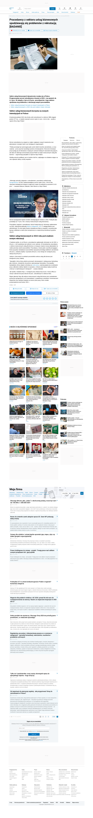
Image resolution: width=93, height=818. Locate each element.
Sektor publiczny (35, 12)
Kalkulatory (67, 186)
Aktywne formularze (70, 215)
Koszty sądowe (65, 220)
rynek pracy (35, 265)
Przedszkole (24, 769)
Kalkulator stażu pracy (50, 775)
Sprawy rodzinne (37, 754)
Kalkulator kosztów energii (68, 199)
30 (80, 256)
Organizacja (11, 769)
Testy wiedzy (24, 780)
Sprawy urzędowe (37, 759)
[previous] (40, 716)
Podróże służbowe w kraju (68, 238)
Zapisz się (34, 734)
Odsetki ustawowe (62, 775)
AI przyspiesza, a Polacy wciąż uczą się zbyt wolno (72, 179)
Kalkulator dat (65, 212)
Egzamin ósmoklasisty (26, 778)
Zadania (11, 772)
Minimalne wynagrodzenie (64, 771)
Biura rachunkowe (63, 752)
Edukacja (73, 12)
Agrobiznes (46, 494)
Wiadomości (28, 15)
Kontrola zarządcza (66, 222)
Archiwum (73, 771)
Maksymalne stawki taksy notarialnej (70, 242)
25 (66, 256)
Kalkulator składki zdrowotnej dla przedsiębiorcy (69, 188)
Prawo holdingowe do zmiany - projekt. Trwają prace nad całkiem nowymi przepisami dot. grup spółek (70, 154)
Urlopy (23, 759)
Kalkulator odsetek (50, 774)
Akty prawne (37, 767)
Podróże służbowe (62, 774)
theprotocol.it (73, 777)
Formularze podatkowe (75, 775)
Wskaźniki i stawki (63, 767)
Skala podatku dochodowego (64, 777)
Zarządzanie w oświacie (26, 775)
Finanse (36, 492)
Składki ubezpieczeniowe (64, 772)
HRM (23, 762)
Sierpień (74, 253)
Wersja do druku (18, 288)
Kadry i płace (12, 775)
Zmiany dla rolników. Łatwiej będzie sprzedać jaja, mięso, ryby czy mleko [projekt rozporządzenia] (72, 150)
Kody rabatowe (74, 772)
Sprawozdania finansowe (64, 760)
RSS (57, 785)
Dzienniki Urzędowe (38, 772)
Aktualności (12, 492)
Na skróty (73, 767)
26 (69, 256)
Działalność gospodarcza (68, 217)
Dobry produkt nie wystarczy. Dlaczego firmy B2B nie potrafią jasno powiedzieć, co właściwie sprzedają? (72, 165)
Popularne (66, 140)
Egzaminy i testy (25, 774)
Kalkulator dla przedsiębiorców (69, 191)
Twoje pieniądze (50, 12)
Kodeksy (36, 777)
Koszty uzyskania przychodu (68, 236)
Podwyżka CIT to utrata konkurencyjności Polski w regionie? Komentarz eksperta (71, 158)
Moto (58, 12)
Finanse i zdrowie (50, 762)
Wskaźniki (67, 227)
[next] (57, 716)
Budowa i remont (74, 759)
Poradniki (18, 495)
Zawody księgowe (13, 760)
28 (74, 256)
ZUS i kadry (11, 759)
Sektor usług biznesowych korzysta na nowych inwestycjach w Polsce (30, 105)
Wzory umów (73, 774)
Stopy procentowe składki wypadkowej (71, 234)
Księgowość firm (13, 752)
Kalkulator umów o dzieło (67, 197)
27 (71, 256)
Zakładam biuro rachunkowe (64, 754)
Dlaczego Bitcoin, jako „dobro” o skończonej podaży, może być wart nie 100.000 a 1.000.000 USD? (71, 143)
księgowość (35, 226)
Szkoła (23, 771)
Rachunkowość (12, 756)
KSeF (78, 12)
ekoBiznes (12, 495)
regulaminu (34, 731)
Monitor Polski (37, 771)
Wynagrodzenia (25, 756)
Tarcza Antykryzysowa (27, 495)
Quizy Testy (64, 246)
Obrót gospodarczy (13, 757)
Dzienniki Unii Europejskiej (39, 774)
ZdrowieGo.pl (74, 769)
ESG (34, 495)
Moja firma (18, 15)
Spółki (26, 492)
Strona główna (12, 15)
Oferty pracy (73, 778)
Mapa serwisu (75, 785)
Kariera (52, 785)
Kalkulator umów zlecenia (68, 195)
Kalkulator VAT (65, 205)
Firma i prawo (64, 302)
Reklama (68, 785)
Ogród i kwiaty (74, 760)
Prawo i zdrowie (37, 763)
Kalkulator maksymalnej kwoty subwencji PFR (71, 207)
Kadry (22, 12)
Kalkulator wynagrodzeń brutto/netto (70, 193)
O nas (10, 785)
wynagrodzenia (13, 182)
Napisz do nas (35, 288)
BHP (23, 760)
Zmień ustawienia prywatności (34, 785)
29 (77, 256)
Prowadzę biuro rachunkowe (64, 756)
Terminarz (67, 253)
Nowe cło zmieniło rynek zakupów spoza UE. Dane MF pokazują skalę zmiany (71, 147)
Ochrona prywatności (19, 785)
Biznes (27, 12)
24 (63, 256)
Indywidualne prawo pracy (27, 754)
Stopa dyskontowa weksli (68, 244)
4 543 (54, 716)
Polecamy (63, 399)
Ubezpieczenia (25, 757)
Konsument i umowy (38, 757)
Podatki (40, 494)
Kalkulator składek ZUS (67, 203)
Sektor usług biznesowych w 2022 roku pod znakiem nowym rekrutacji (30, 107)
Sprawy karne (37, 756)
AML (60, 762)
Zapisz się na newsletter (52, 288)
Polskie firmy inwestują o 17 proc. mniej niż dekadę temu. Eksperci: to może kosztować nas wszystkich (71, 176)
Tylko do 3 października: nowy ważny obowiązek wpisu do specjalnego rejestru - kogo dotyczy (71, 172)
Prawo (43, 12)
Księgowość (15, 12)
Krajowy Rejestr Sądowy (67, 224)
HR (40, 226)
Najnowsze (72, 140)
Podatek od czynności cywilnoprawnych (71, 240)
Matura (23, 777)
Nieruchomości (64, 12)
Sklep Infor (36, 762)
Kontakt (62, 785)
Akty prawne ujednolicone (39, 775)
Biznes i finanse (49, 754)
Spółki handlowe (66, 219)
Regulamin (45, 785)
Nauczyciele (24, 772)
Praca (35, 760)
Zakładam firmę (19, 492)
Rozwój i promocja (13, 774)
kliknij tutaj (41, 740)
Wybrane (78, 140)
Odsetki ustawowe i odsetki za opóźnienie (71, 229)
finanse (29, 226)
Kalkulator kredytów (66, 201)
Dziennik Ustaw (37, 769)
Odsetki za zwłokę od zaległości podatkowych (69, 232)
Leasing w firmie (43, 492)
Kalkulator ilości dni (66, 210)
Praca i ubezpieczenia (28, 494)
